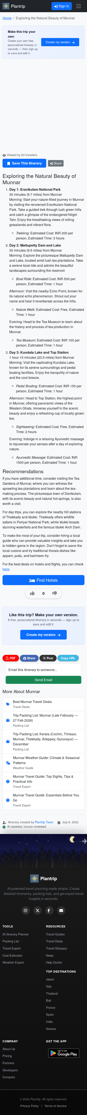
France (50, 1007)
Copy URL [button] (68, 658)
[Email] (61, 910)
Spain (50, 1014)
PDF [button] (12, 658)
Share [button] (30, 658)
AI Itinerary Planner (16, 934)
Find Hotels (47, 580)
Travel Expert (11, 948)
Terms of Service (56, 1106)
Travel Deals (54, 941)
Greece (51, 1028)
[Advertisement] (43, 107)
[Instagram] (26, 910)
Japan (50, 979)
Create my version (58, 42)
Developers (10, 1070)
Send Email (43, 679)
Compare (9, 1077)
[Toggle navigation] (78, 6)
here (6, 569)
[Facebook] (49, 910)
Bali (48, 1000)
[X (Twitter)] (37, 910)
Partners (8, 1063)
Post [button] (49, 658)
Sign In (63, 6)
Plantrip (18, 6)
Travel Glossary (56, 948)
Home (7, 18)
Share (57, 163)
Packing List (11, 941)
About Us (9, 1049)
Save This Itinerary (26, 163)
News (49, 955)
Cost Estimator (12, 955)
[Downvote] (54, 593)
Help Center (54, 962)
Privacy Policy (29, 1106)
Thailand (52, 993)
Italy (49, 986)
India (49, 1021)
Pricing (7, 1055)
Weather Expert (13, 962)
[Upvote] (32, 593)
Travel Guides (55, 934)
